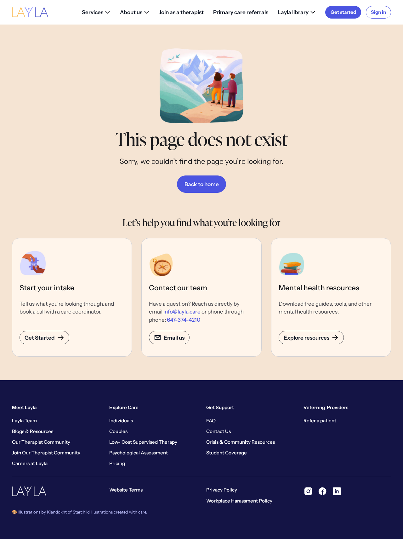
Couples (118, 431)
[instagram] (308, 491)
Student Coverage (226, 453)
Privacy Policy (221, 490)
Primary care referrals (240, 12)
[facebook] (322, 491)
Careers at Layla (30, 463)
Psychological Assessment (138, 453)
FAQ (211, 421)
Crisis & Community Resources (240, 442)
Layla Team (24, 421)
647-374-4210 (183, 319)
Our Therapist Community (41, 442)
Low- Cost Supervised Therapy (143, 442)
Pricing (117, 463)
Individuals (121, 421)
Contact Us (218, 431)
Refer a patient (320, 421)
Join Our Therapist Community (46, 453)
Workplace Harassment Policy (239, 501)
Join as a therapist (181, 12)
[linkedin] (337, 491)
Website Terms (126, 490)
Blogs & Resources (32, 431)
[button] (96, 12)
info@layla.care (182, 311)
